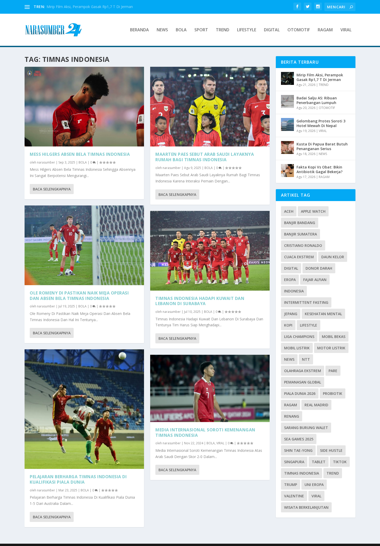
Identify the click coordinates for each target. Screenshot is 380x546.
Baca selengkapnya (52, 189)
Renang (291, 416)
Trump (290, 484)
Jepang (290, 313)
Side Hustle (331, 450)
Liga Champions (299, 336)
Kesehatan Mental (323, 313)
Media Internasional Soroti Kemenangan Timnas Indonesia (205, 432)
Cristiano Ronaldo (303, 245)
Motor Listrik (331, 347)
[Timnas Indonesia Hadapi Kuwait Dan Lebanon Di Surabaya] (210, 251)
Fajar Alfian (314, 279)
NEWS (162, 30)
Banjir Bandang (299, 222)
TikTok (340, 461)
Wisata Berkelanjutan (306, 507)
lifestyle (308, 325)
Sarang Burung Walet (306, 427)
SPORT (201, 30)
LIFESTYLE (246, 30)
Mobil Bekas (333, 336)
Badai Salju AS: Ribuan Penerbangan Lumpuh (317, 100)
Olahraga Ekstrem (302, 370)
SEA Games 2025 (298, 439)
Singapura (294, 461)
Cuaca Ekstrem (299, 256)
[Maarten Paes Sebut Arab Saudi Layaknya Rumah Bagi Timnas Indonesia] (210, 106)
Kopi (288, 325)
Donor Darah (319, 268)
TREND (222, 30)
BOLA (181, 30)
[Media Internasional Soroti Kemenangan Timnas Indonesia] (210, 388)
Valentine (294, 495)
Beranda (139, 30)
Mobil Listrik (297, 347)
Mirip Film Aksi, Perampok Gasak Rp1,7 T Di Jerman (90, 6)
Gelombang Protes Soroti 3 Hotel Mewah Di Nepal (321, 123)
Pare (333, 370)
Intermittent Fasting (306, 302)
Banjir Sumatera (300, 234)
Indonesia (294, 291)
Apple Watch (313, 211)
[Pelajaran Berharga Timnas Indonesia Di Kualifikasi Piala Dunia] (84, 409)
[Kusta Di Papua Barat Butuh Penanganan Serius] (287, 147)
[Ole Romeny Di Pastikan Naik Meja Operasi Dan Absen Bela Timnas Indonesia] (84, 245)
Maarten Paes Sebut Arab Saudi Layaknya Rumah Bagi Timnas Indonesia (204, 157)
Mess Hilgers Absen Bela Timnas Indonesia (80, 154)
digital (291, 268)
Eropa (290, 279)
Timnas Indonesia (301, 473)
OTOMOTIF (298, 30)
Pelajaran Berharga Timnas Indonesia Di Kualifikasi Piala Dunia (78, 479)
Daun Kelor (332, 256)
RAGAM (325, 30)
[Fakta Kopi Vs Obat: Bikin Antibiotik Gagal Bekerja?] (287, 170)
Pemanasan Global (302, 382)
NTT (306, 359)
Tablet (318, 461)
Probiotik (332, 393)
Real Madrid (316, 404)
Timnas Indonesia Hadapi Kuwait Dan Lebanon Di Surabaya (199, 301)
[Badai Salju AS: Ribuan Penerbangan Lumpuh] (287, 101)
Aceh (288, 211)
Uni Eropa (314, 484)
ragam (290, 404)
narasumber (46, 162)
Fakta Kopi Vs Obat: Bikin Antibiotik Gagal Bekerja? (320, 169)
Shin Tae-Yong (298, 450)
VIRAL (346, 30)
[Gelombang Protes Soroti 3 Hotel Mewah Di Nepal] (287, 124)
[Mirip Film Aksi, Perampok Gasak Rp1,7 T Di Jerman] (287, 78)
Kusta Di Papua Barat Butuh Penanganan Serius (322, 146)
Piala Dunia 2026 (299, 393)
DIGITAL (272, 30)
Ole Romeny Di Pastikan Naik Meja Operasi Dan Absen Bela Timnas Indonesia (79, 295)
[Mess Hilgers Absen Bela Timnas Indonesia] (84, 106)
